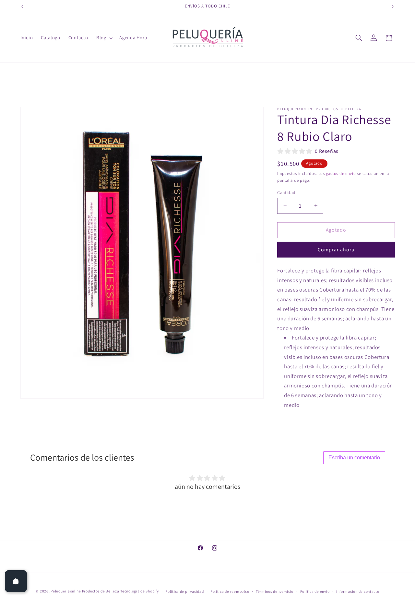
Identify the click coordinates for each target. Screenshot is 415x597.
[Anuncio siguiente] (392, 6)
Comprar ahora (336, 249)
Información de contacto (357, 591)
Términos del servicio (274, 591)
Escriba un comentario (354, 457)
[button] (103, 38)
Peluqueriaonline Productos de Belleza (85, 590)
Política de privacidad (184, 591)
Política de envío (315, 591)
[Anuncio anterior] (22, 6)
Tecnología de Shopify (139, 590)
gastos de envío (341, 173)
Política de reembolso (229, 591)
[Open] (16, 581)
